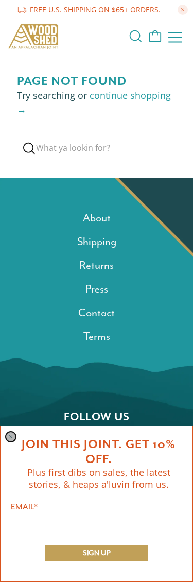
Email (24, 507)
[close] (11, 437)
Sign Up (97, 553)
